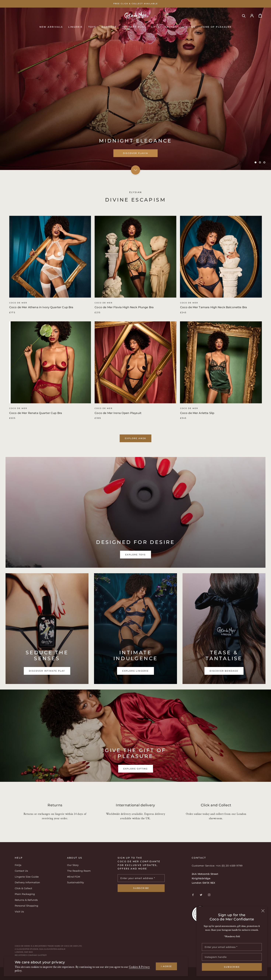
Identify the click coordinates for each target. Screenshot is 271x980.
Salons (171, 26)
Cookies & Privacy (139, 967)
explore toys (135, 153)
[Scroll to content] (135, 169)
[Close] (263, 910)
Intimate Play (133, 26)
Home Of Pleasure (216, 26)
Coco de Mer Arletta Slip (197, 413)
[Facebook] (193, 895)
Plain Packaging (25, 894)
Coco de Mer (18, 303)
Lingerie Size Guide (27, 876)
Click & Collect (23, 888)
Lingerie (75, 26)
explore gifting (135, 768)
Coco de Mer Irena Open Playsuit (118, 413)
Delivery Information (27, 882)
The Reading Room (79, 870)
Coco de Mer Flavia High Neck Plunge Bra (124, 307)
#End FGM (73, 876)
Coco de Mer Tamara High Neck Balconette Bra (213, 307)
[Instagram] (209, 895)
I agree (166, 966)
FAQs (18, 865)
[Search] (244, 16)
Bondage (109, 26)
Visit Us (189, 26)
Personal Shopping (26, 905)
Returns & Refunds (26, 899)
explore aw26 (135, 438)
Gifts (155, 26)
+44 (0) (221, 865)
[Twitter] (201, 895)
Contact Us (21, 870)
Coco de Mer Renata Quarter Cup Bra (35, 413)
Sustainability (75, 882)
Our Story (73, 865)
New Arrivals (51, 26)
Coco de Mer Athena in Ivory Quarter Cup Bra (41, 307)
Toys (92, 26)
